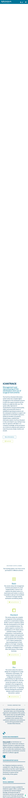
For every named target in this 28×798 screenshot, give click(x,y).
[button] (26, 2)
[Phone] (22, 2)
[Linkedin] (20, 2)
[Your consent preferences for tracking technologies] (25, 795)
